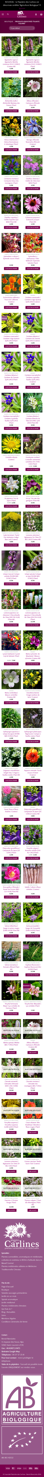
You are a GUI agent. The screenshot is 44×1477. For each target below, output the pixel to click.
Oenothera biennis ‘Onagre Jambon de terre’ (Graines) (32, 695)
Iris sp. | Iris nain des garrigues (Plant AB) (33, 499)
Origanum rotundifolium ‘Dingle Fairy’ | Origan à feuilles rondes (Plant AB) (11, 773)
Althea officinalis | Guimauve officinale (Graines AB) (33, 1045)
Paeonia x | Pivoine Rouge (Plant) (11, 1201)
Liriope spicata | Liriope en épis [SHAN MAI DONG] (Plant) (33, 576)
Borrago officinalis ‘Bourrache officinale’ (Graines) (33, 142)
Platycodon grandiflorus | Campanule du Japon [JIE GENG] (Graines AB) (32, 811)
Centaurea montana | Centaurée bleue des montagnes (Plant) (11, 181)
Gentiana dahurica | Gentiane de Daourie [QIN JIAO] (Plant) (11, 377)
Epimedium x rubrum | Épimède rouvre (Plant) (11, 257)
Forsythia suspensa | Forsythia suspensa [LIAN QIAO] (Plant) (11, 1125)
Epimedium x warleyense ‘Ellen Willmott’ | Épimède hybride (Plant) (33, 259)
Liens (4, 1315)
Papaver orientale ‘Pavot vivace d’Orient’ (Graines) (32, 773)
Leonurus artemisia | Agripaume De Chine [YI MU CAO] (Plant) (11, 1164)
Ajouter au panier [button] (11, 72)
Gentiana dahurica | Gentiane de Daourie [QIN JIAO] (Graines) (33, 338)
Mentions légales (9, 1318)
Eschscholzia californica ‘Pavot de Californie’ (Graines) (11, 300)
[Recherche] (8, 14)
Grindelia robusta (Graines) (11, 458)
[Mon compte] (36, 14)
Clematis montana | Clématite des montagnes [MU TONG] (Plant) (32, 1085)
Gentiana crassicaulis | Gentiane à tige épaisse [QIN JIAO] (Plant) (11, 338)
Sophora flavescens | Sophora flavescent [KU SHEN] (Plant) (32, 967)
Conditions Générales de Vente (14, 1322)
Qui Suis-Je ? (7, 1309)
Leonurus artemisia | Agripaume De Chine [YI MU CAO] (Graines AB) (32, 537)
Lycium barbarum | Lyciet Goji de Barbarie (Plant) (11, 655)
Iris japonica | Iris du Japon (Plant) (11, 499)
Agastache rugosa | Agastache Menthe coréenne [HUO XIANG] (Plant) (32, 63)
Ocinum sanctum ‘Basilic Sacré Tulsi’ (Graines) (32, 1163)
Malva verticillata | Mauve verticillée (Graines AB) (11, 695)
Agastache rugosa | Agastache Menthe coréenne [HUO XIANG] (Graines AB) (11, 63)
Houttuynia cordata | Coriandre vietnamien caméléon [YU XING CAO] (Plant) (32, 460)
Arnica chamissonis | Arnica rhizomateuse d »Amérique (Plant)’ (11, 142)
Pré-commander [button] (33, 1013)
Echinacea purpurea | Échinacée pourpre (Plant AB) (32, 220)
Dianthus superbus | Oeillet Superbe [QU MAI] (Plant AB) (11, 220)
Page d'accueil (8, 1287)
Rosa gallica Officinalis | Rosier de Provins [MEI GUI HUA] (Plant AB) (11, 889)
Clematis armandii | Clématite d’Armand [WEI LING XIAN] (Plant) (11, 1085)
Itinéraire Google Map (11, 1351)
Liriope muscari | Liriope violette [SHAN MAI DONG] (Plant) (11, 576)
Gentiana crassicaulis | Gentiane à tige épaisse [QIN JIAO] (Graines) (33, 300)
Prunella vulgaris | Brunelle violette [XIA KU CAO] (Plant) (32, 850)
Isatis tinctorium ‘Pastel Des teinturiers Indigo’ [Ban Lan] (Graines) (11, 537)
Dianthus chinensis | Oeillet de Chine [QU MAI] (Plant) (32, 181)
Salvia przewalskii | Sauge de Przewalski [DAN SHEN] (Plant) (33, 928)
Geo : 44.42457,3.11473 (11, 1348)
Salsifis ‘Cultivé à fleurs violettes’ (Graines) (33, 888)
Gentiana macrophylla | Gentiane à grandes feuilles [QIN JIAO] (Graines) (33, 378)
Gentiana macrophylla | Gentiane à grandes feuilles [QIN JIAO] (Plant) (11, 419)
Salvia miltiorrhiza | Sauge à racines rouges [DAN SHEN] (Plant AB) (11, 928)
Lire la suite (11, 1052)
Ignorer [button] (22, 8)
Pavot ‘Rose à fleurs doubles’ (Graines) (11, 810)
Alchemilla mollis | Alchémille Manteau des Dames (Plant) (11, 103)
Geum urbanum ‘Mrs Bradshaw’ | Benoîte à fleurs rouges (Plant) (32, 1125)
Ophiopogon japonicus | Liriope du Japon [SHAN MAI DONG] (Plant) (11, 734)
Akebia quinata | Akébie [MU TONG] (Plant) (11, 1044)
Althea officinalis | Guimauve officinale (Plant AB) (33, 103)
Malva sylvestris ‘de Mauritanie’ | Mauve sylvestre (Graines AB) (32, 656)
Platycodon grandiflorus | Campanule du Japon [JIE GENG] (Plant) (11, 850)
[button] (3, 14)
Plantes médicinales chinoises (14, 1306)
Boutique (9, 21)
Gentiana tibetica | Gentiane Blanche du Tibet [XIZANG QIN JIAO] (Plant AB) (33, 419)
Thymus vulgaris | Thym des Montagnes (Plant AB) (32, 1202)
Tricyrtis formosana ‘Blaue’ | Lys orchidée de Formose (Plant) (11, 1006)
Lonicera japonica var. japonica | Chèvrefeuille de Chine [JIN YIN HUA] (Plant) (32, 616)
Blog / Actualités (8, 1312)
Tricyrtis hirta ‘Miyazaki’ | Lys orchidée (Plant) (33, 1005)
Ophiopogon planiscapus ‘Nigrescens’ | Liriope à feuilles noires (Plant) (32, 734)
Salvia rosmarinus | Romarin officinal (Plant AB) (11, 967)
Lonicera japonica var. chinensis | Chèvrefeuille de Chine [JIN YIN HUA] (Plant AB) (11, 616)
